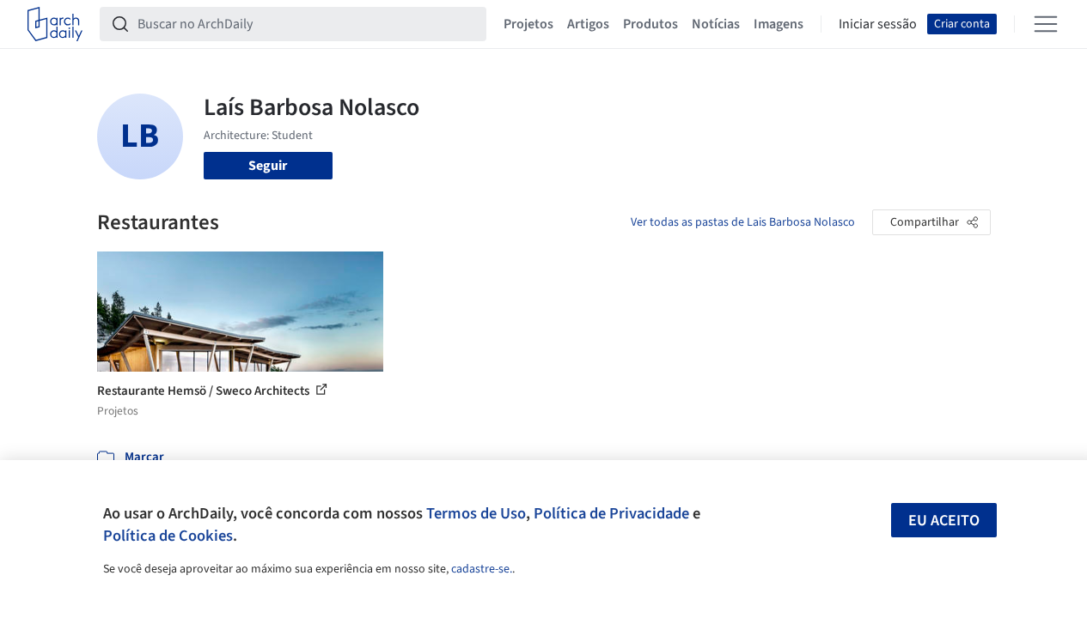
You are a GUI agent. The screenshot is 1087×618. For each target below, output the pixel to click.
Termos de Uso (476, 513)
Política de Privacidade (611, 513)
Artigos (588, 24)
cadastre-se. (481, 569)
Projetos (528, 24)
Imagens (778, 24)
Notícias (716, 24)
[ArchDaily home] (54, 24)
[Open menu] (1046, 24)
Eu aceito (944, 520)
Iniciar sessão (878, 24)
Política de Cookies (168, 535)
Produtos (650, 24)
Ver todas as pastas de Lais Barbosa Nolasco (743, 222)
